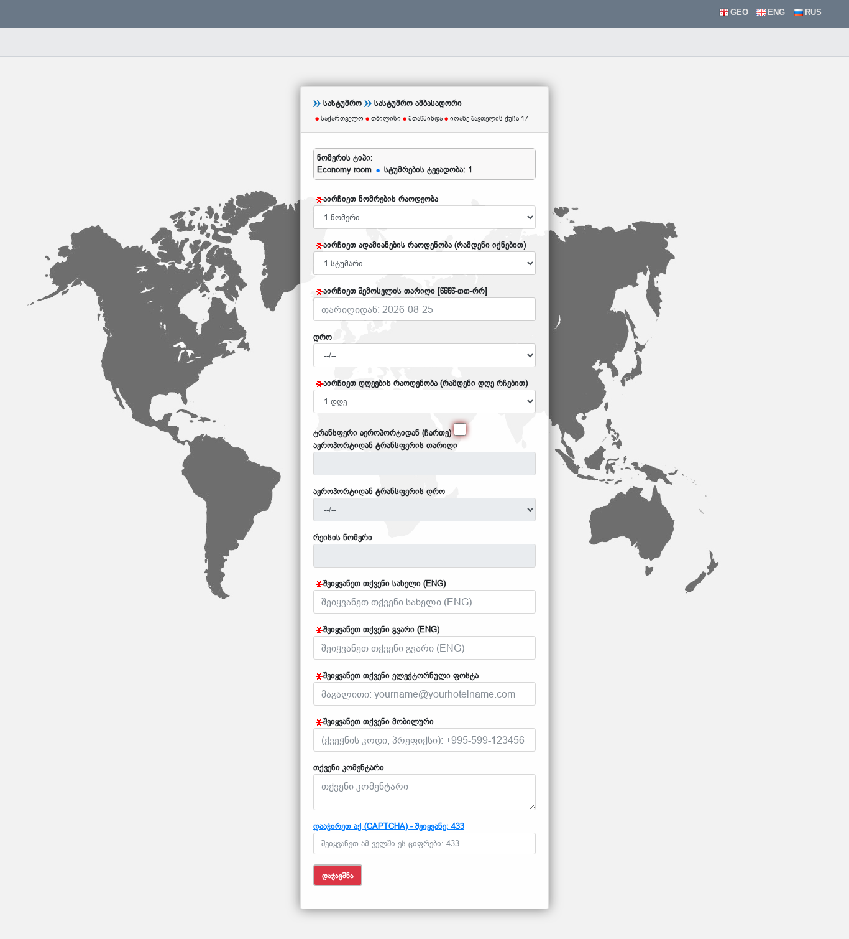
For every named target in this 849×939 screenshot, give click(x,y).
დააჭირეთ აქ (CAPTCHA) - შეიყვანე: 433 (388, 826)
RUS (813, 12)
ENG (776, 12)
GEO (739, 12)
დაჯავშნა (338, 875)
